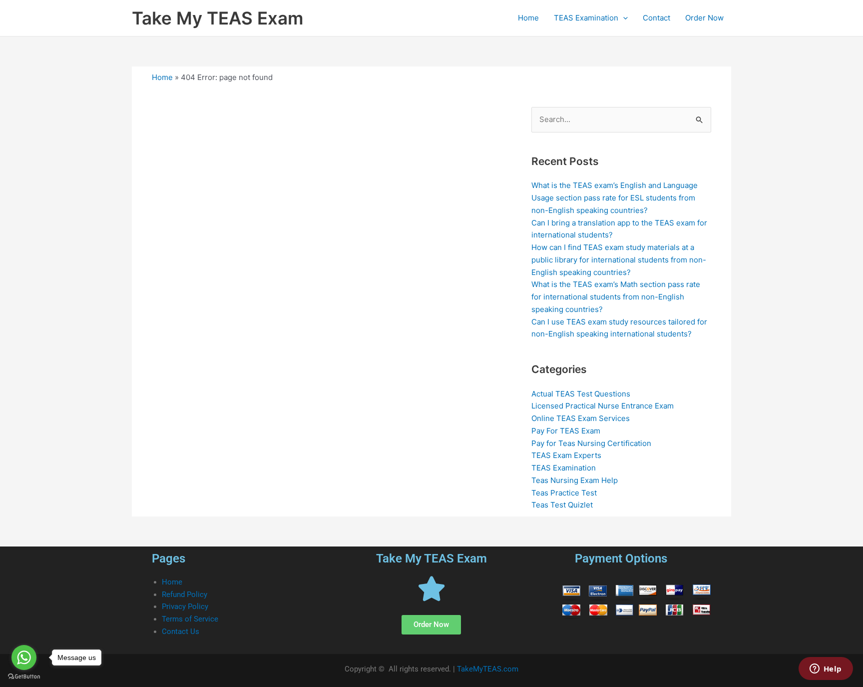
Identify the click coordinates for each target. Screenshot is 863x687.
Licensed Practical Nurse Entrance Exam (602, 405)
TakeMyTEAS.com (487, 669)
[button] (623, 18)
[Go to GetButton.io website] (24, 677)
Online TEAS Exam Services (580, 418)
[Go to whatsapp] (23, 657)
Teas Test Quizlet (562, 505)
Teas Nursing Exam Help (574, 480)
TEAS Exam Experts (566, 455)
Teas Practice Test (564, 493)
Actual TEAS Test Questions (580, 393)
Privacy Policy (185, 606)
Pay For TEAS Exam (565, 431)
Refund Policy (184, 594)
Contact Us (180, 631)
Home (528, 17)
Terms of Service (190, 619)
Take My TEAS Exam (217, 18)
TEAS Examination (586, 17)
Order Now (704, 17)
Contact (656, 17)
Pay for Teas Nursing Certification (591, 443)
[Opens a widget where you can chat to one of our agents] (825, 669)
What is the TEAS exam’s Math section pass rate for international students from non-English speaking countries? (615, 297)
